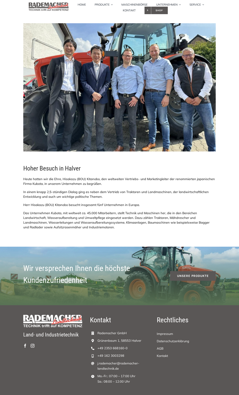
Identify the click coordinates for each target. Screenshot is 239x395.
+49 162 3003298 (110, 356)
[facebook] (25, 346)
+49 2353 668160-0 (112, 348)
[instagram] (32, 346)
